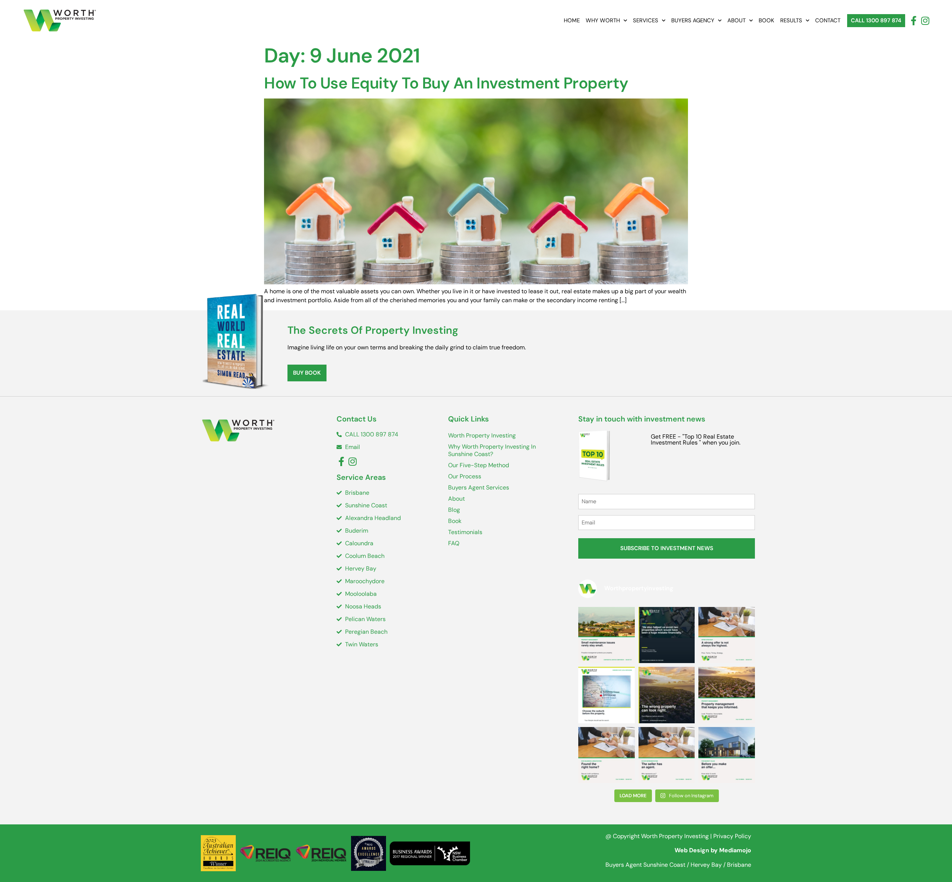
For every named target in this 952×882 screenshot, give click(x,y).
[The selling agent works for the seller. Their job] (667, 755)
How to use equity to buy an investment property (446, 83)
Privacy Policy (732, 836)
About (736, 20)
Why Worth (603, 20)
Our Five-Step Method (478, 465)
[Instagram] (925, 20)
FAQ (453, 543)
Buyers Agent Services (478, 487)
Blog (454, 510)
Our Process (464, 476)
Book (766, 20)
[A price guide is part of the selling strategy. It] (726, 755)
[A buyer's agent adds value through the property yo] (667, 635)
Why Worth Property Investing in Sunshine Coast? (492, 450)
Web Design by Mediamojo (713, 850)
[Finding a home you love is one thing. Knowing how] (606, 755)
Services (645, 20)
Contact (827, 20)
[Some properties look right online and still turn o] (667, 695)
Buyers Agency (692, 20)
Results (791, 20)
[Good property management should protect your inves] (726, 695)
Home (572, 20)
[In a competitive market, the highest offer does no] (726, 635)
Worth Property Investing (482, 435)
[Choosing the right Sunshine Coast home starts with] (606, 695)
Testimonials (465, 532)
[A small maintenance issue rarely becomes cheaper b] (606, 635)
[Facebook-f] (913, 20)
